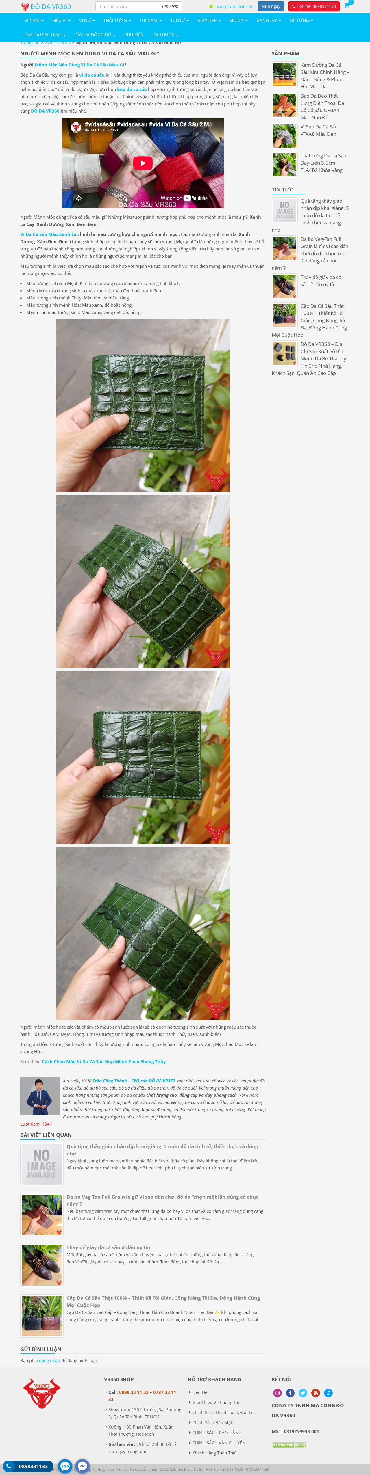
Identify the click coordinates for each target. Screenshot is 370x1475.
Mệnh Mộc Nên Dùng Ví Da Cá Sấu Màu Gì (79, 65)
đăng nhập (49, 1360)
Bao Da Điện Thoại (44, 35)
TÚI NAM (149, 20)
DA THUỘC (163, 35)
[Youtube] (315, 1393)
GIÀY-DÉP (207, 20)
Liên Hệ (199, 1392)
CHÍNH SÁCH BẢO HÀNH (217, 1432)
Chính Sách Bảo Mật (212, 1422)
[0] (347, 5)
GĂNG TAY (267, 20)
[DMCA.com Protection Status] (289, 1449)
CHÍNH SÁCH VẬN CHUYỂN (218, 1443)
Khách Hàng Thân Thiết (215, 1453)
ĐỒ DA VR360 (45, 111)
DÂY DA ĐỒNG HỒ (93, 35)
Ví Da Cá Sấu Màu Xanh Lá (48, 234)
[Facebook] (290, 1393)
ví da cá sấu (92, 75)
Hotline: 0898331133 (315, 6)
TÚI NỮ (178, 20)
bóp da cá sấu (132, 89)
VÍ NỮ (85, 20)
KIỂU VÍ (60, 20)
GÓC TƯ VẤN (58, 42)
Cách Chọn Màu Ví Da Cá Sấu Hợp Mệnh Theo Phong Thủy (104, 1061)
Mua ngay (270, 6)
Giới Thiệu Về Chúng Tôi (215, 1402)
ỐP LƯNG (300, 20)
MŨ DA (237, 20)
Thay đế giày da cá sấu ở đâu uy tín (108, 1247)
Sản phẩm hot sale (235, 6)
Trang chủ (30, 42)
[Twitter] (303, 1393)
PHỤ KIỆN (134, 35)
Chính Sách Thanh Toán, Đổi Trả (223, 1412)
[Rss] (277, 1393)
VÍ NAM (33, 20)
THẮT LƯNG (115, 20)
